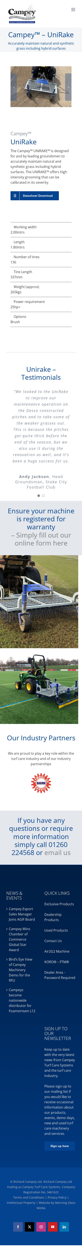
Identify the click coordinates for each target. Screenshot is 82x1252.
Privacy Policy (57, 1197)
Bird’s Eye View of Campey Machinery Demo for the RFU (20, 970)
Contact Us (53, 941)
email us (57, 852)
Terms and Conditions (29, 1197)
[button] (14, 87)
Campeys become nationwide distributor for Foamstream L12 (22, 1000)
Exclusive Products (59, 904)
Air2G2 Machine (56, 951)
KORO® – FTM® (56, 962)
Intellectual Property (21, 1203)
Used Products (56, 930)
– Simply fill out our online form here (41, 538)
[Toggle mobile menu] (73, 9)
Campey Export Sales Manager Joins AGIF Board (22, 914)
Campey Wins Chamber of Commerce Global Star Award (19, 939)
